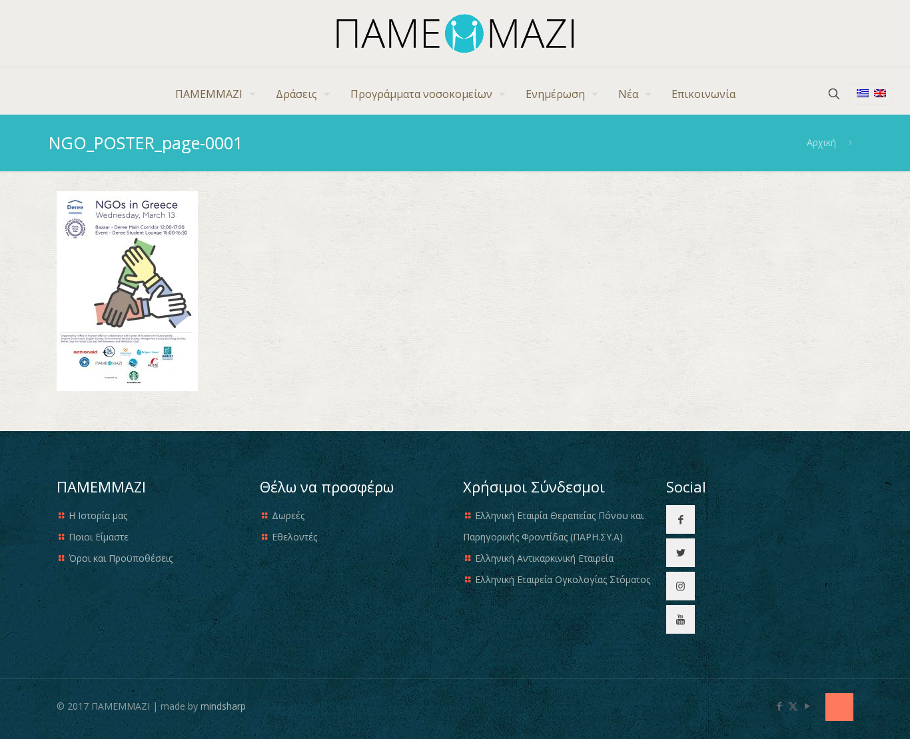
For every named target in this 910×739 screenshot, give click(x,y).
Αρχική (821, 142)
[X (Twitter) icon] (793, 705)
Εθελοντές (294, 536)
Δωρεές (288, 515)
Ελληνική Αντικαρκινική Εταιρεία (544, 558)
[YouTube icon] (807, 705)
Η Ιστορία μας (98, 515)
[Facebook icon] (779, 705)
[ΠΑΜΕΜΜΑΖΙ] (455, 33)
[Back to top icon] (839, 707)
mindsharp (223, 706)
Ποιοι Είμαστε (99, 536)
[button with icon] (680, 519)
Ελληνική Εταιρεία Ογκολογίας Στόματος (562, 579)
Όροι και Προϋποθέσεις (121, 558)
